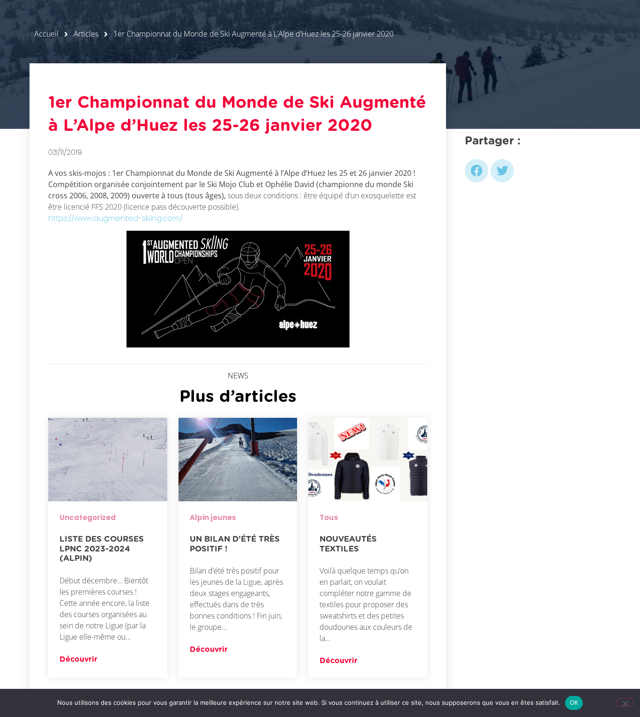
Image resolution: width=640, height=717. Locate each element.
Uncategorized (88, 517)
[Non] (625, 702)
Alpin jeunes (213, 517)
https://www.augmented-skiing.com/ (115, 218)
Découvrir (78, 659)
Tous (329, 517)
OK (574, 702)
